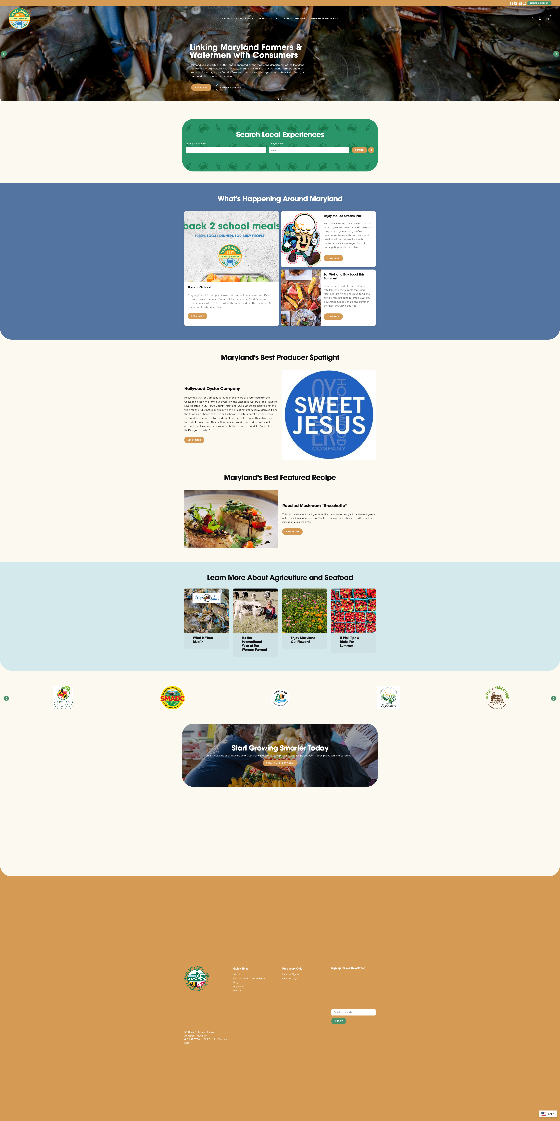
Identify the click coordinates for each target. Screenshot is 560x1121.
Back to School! (199, 287)
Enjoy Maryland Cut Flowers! (303, 640)
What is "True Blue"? (203, 640)
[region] (280, 53)
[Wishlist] (539, 18)
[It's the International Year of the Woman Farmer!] (255, 611)
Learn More (194, 440)
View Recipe (292, 531)
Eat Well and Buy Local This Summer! (344, 276)
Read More (197, 316)
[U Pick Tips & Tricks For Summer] (353, 611)
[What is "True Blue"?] (206, 611)
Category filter (276, 143)
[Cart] (547, 18)
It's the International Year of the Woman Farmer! (254, 644)
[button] (4, 54)
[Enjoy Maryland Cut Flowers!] (304, 611)
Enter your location (196, 143)
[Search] (532, 18)
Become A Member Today (280, 763)
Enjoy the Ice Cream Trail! (343, 216)
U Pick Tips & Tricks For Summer (349, 642)
